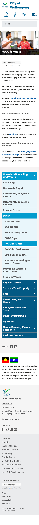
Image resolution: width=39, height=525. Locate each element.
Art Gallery (7, 453)
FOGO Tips (11, 238)
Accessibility (7, 500)
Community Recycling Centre (16, 195)
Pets (5, 293)
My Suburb (9, 321)
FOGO (7, 24)
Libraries (6, 442)
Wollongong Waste (11, 464)
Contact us (7, 403)
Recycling (9, 182)
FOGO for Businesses (17, 249)
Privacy (5, 493)
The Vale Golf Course (12, 468)
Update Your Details (14, 315)
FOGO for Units (13, 243)
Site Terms (6, 496)
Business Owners (13, 335)
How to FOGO (12, 221)
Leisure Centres (9, 446)
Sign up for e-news (10, 419)
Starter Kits (11, 226)
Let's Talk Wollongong (13, 472)
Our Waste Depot (13, 188)
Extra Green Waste (16, 254)
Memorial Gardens (11, 460)
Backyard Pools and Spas (15, 309)
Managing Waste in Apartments (14, 270)
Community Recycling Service (16, 203)
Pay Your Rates (12, 282)
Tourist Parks (8, 457)
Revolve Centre (12, 210)
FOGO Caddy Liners (16, 232)
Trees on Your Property (16, 288)
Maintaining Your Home (13, 301)
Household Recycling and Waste (15, 176)
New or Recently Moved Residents (16, 328)
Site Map (6, 504)
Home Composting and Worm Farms (18, 262)
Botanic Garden (10, 449)
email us (13, 134)
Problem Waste (12, 277)
